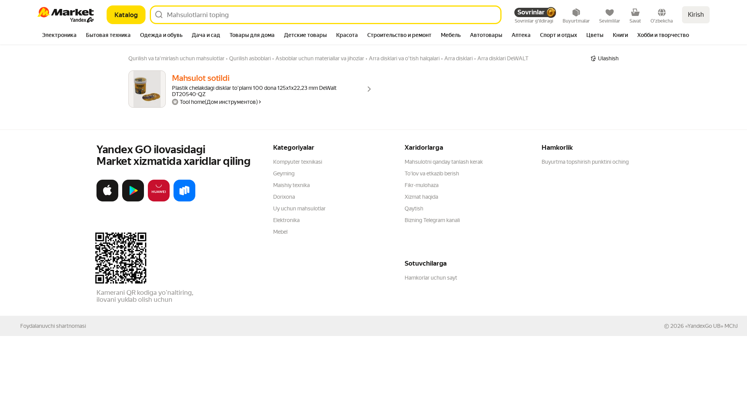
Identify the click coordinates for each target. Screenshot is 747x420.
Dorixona (284, 197)
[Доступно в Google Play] (133, 200)
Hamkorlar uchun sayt (431, 278)
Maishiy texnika (291, 185)
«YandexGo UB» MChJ (711, 326)
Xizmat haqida (421, 197)
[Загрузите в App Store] (107, 200)
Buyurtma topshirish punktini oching (585, 162)
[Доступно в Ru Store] (184, 200)
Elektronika (286, 220)
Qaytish (414, 208)
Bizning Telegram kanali (432, 220)
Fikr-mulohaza (421, 185)
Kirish (696, 14)
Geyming (284, 173)
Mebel (280, 232)
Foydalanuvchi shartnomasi (53, 326)
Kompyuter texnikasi (297, 162)
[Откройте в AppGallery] (159, 200)
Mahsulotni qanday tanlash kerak (444, 162)
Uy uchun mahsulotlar (299, 208)
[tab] (59, 35)
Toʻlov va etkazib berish (432, 173)
